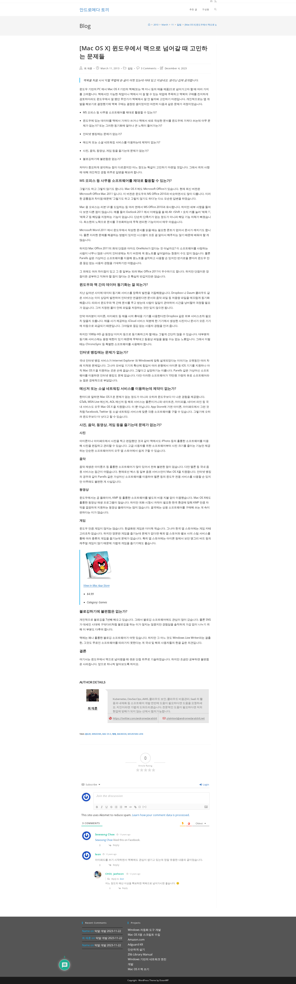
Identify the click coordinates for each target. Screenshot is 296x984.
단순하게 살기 (136, 949)
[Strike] (111, 807)
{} (140, 806)
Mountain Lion (135, 734)
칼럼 (130, 68)
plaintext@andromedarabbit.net (186, 718)
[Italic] (101, 807)
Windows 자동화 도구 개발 (144, 930)
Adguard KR (135, 944)
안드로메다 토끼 (94, 9)
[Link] (135, 807)
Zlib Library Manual (140, 954)
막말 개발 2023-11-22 (108, 931)
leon (122, 878)
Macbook (122, 734)
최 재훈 (88, 68)
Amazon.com (136, 939)
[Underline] (106, 807)
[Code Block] (130, 807)
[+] (144, 806)
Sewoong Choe (105, 834)
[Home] (149, 24)
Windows (96, 734)
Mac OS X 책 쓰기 (138, 969)
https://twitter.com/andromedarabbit (135, 718)
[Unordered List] (121, 807)
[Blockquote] (125, 807)
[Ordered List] (116, 807)
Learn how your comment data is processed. (161, 815)
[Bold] (97, 807)
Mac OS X (106, 734)
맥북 (114, 734)
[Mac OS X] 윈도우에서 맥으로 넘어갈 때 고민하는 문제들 (213, 24)
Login (205, 784)
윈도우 (88, 734)
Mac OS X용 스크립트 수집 (144, 934)
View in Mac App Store (96, 585)
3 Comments (148, 68)
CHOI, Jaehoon (114, 873)
